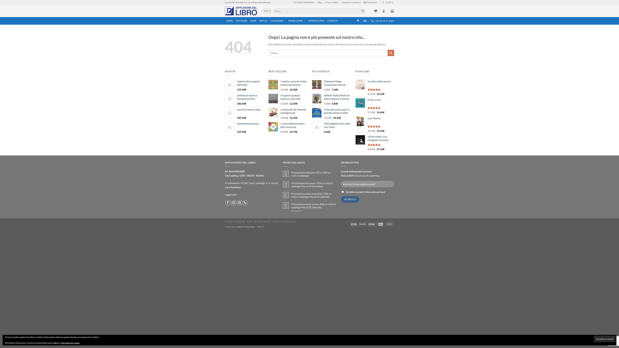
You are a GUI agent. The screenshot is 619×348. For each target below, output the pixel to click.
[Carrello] (392, 11)
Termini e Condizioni (351, 2)
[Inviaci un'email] (389, 2)
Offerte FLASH (316, 20)
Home (229, 20)
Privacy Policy (331, 2)
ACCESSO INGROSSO (304, 2)
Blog (320, 2)
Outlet (263, 20)
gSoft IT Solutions (246, 226)
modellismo (295, 20)
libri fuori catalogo (254, 182)
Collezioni (276, 20)
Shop (253, 20)
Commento (296, 211)
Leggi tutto (231, 194)
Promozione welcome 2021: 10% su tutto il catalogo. (311, 174)
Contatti (332, 20)
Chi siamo (241, 20)
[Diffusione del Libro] (241, 11)
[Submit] (363, 11)
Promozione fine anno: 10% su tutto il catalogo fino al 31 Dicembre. (312, 185)
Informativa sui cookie (70, 343)
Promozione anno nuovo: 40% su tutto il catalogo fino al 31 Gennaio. (313, 206)
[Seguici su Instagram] (386, 2)
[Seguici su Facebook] (383, 2)
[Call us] (392, 2)
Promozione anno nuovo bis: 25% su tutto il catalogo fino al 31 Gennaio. (311, 195)
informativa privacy (375, 192)
